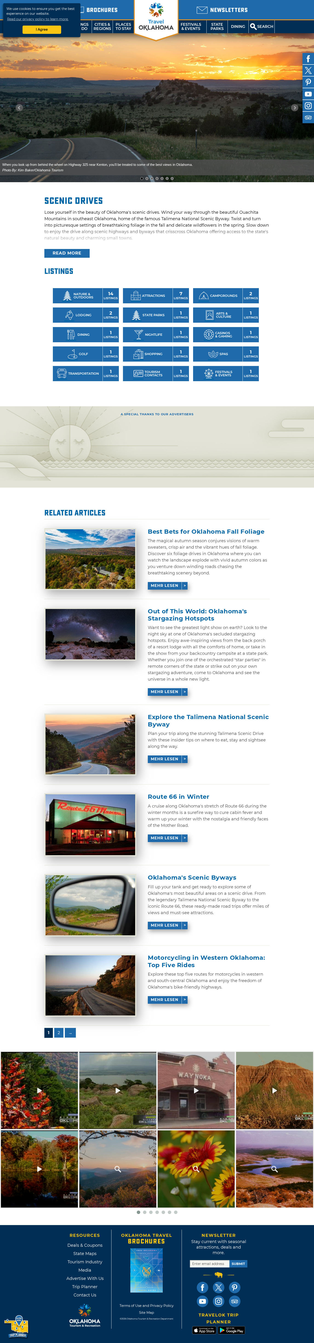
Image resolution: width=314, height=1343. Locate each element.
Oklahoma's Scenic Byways (192, 877)
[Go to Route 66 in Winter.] (90, 824)
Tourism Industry (85, 1261)
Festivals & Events (191, 26)
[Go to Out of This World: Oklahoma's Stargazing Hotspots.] (90, 634)
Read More (67, 253)
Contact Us (85, 1295)
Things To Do (81, 26)
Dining (238, 26)
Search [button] (265, 26)
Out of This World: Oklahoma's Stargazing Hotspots (197, 615)
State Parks (217, 26)
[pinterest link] (234, 1287)
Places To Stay (123, 26)
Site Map (146, 1312)
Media (84, 1270)
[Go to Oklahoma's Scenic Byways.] (90, 905)
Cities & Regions (102, 26)
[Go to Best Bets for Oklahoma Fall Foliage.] (90, 559)
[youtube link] (202, 1301)
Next (294, 107)
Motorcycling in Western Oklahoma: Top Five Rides (206, 961)
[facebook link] (202, 1287)
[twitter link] (218, 1287)
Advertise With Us (84, 1278)
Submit (238, 1264)
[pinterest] (308, 82)
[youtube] (308, 94)
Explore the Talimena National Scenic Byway (208, 721)
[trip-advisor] (308, 117)
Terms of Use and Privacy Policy (147, 1305)
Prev (19, 107)
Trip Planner (84, 1286)
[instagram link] (218, 1301)
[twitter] (308, 70)
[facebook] (308, 58)
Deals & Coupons (85, 1245)
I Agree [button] (42, 29)
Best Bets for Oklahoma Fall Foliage (206, 531)
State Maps (85, 1253)
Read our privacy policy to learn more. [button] (38, 19)
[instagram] (308, 105)
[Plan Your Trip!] (16, 1327)
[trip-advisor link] (234, 1301)
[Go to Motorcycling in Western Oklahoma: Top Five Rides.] (90, 985)
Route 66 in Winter (178, 796)
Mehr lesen (164, 585)
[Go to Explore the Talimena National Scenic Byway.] (90, 744)
